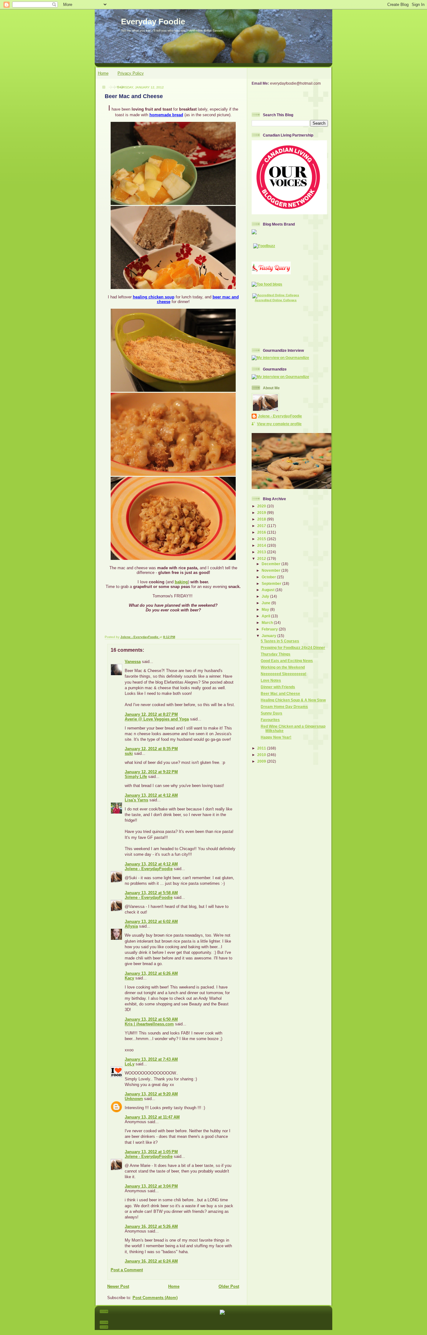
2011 (262, 748)
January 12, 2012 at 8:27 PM (151, 714)
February (270, 629)
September (272, 583)
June (266, 603)
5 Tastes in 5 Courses (280, 641)
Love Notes (271, 680)
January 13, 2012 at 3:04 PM (151, 1186)
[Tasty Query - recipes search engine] (271, 273)
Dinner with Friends (278, 687)
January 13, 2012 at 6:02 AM (151, 921)
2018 (262, 519)
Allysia (131, 926)
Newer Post (118, 1286)
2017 (262, 526)
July (266, 596)
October (269, 577)
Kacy (129, 978)
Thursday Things (275, 654)
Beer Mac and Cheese (280, 693)
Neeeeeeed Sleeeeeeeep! (283, 674)
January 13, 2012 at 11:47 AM (152, 1117)
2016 (262, 532)
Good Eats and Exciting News (287, 661)
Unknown (134, 1098)
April (266, 616)
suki (129, 753)
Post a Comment (127, 1270)
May (266, 609)
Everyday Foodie (153, 21)
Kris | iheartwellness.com (149, 1024)
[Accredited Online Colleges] (275, 295)
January (269, 636)
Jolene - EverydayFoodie (149, 868)
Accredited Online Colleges (276, 300)
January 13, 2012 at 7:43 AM (151, 1059)
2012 (262, 558)
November (271, 570)
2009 (262, 761)
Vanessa (133, 661)
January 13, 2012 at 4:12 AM (151, 795)
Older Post (229, 1286)
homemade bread (166, 114)
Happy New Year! (276, 737)
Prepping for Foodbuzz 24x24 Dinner (293, 647)
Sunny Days (271, 713)
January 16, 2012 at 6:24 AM (151, 1261)
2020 (262, 506)
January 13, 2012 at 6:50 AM (151, 1019)
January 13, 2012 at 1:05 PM (151, 1151)
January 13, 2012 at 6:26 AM (151, 973)
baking (181, 582)
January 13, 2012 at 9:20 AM (151, 1094)
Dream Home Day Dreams (284, 707)
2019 (262, 513)
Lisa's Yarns (136, 800)
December (271, 564)
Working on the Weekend (283, 667)
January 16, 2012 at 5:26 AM (151, 1226)
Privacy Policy (131, 73)
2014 (262, 545)
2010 (262, 755)
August (268, 590)
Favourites (270, 720)
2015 (262, 539)
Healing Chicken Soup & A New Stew (293, 700)
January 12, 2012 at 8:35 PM (151, 748)
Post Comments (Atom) (155, 1297)
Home (103, 73)
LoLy (129, 1064)
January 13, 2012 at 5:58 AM (151, 892)
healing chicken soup (153, 297)
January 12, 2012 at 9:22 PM (151, 772)
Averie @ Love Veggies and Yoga (157, 719)
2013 (262, 552)
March (268, 622)
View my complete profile (279, 424)
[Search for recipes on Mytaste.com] (267, 284)
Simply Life (136, 776)
